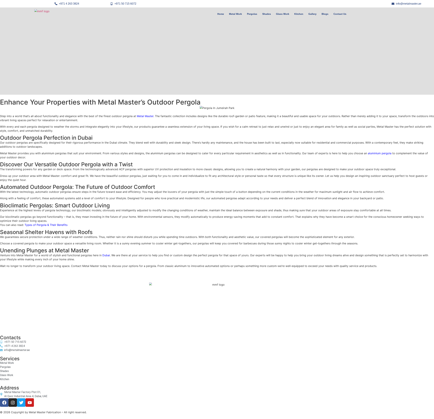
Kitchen (298, 14)
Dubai (106, 255)
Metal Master (145, 116)
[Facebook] (4, 402)
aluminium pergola (379, 153)
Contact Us (339, 14)
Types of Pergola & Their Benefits (46, 225)
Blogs (325, 14)
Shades (266, 14)
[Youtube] (29, 402)
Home (220, 14)
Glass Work (282, 14)
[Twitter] (21, 402)
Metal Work (235, 14)
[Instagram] (12, 402)
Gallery (312, 14)
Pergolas (252, 14)
